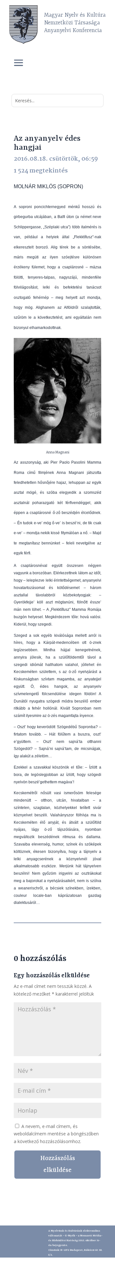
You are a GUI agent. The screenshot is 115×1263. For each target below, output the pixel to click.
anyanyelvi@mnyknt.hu (75, 1259)
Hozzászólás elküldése (57, 1164)
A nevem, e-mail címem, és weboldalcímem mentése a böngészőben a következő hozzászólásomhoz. (56, 1134)
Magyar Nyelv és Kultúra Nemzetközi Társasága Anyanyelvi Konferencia (75, 23)
